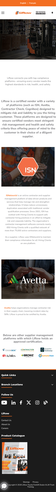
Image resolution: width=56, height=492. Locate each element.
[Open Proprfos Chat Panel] (4, 486)
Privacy (35, 482)
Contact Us (6, 420)
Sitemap (26, 482)
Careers (4, 428)
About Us (5, 424)
